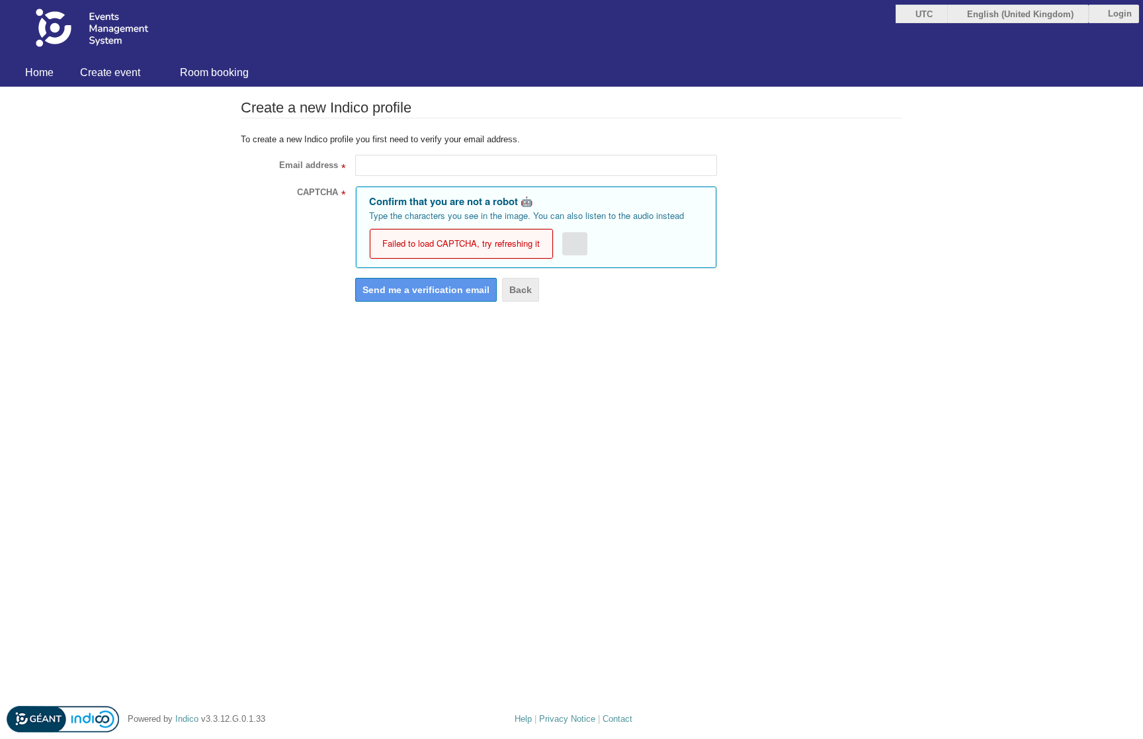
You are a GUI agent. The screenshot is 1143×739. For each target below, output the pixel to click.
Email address (308, 165)
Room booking (214, 72)
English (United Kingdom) (1020, 14)
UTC (924, 14)
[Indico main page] (110, 30)
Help (523, 719)
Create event (110, 72)
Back (520, 289)
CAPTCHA (317, 192)
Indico (186, 719)
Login (1120, 14)
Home (39, 72)
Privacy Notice (567, 719)
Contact (617, 719)
